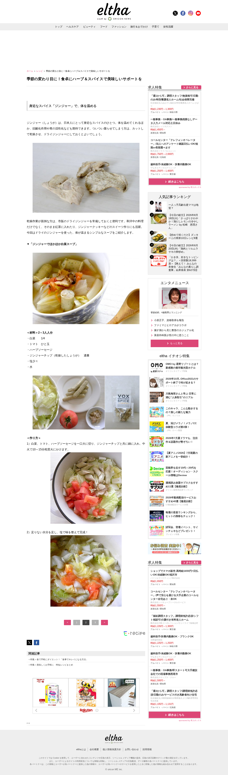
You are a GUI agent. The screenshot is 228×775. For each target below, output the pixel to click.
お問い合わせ (132, 749)
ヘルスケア (72, 26)
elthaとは (81, 749)
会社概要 (94, 749)
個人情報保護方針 (112, 749)
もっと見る (176, 343)
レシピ (39, 71)
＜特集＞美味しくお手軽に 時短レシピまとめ (50, 665)
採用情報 (147, 749)
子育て (155, 26)
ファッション (119, 26)
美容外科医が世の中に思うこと (171, 335)
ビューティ (89, 26)
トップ (58, 26)
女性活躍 (168, 26)
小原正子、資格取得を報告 (169, 320)
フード (104, 26)
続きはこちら (176, 181)
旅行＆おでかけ (139, 26)
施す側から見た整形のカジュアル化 (174, 330)
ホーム (30, 71)
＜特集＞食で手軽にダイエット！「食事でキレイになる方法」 (58, 659)
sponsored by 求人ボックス (190, 187)
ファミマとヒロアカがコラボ (170, 325)
